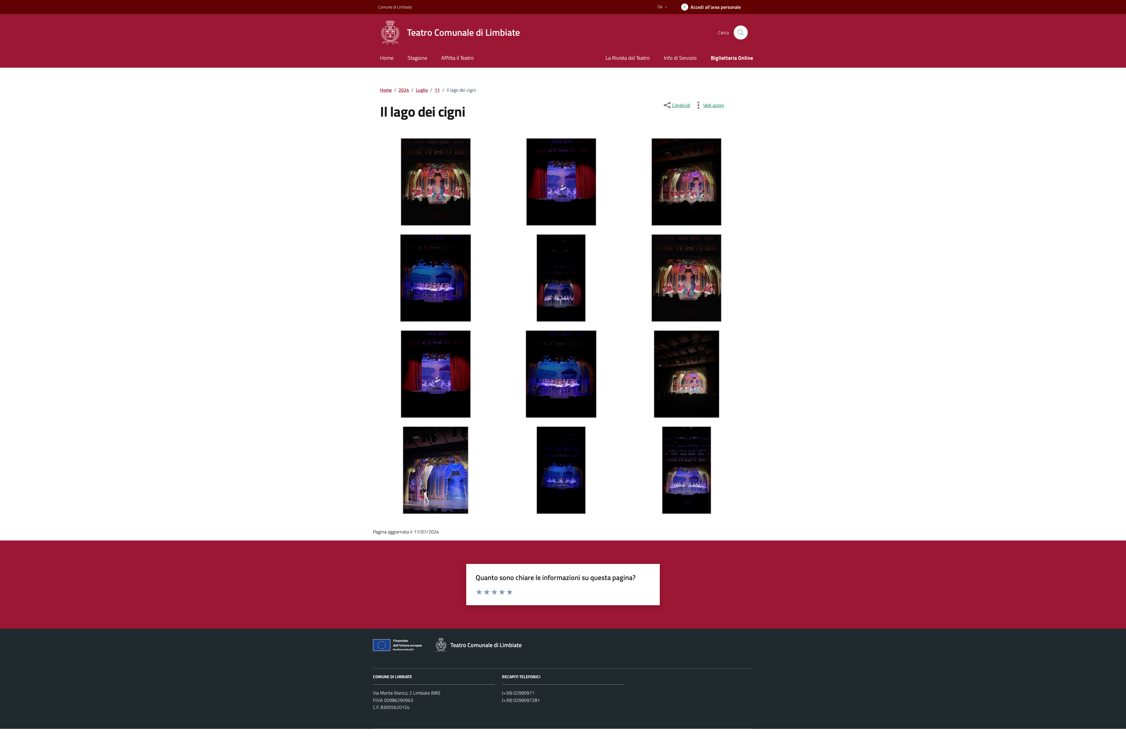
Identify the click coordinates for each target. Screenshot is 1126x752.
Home (387, 58)
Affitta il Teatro (457, 58)
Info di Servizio (680, 58)
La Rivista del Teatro (628, 58)
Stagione (417, 58)
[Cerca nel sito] (741, 32)
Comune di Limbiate (395, 7)
